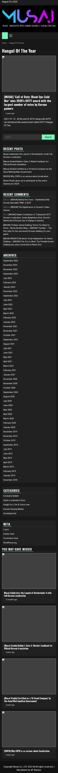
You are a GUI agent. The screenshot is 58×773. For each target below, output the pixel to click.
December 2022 (10, 291)
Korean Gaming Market (13, 509)
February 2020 (9, 423)
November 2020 (10, 383)
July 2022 (7, 300)
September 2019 (10, 445)
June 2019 (8, 453)
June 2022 (8, 304)
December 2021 (10, 326)
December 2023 (10, 265)
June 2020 (8, 405)
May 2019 (7, 458)
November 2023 (10, 269)
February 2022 (9, 317)
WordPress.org (10, 542)
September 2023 (10, 274)
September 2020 (10, 392)
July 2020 (7, 401)
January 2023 (9, 287)
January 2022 (9, 322)
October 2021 (9, 335)
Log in (6, 529)
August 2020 (9, 396)
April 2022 (7, 309)
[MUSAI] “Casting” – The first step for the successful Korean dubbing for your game (27, 231)
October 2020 (9, 388)
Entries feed (8, 534)
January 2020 (9, 427)
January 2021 (9, 374)
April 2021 (7, 361)
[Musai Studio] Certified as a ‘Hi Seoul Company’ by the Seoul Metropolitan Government (27, 700)
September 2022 (10, 296)
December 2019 (10, 431)
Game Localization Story (14, 500)
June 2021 (8, 352)
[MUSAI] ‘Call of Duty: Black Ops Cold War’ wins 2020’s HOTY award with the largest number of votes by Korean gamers (27, 103)
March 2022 (8, 313)
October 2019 (9, 440)
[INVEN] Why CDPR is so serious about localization (25, 176)
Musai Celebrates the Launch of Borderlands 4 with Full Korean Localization (27, 594)
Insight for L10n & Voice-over (16, 504)
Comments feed (10, 538)
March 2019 (8, 467)
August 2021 (9, 344)
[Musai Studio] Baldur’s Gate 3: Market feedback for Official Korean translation (28, 647)
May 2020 (7, 410)
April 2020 (7, 414)
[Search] (54, 35)
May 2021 (7, 357)
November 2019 (10, 436)
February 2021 (9, 370)
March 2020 (8, 418)
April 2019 (7, 462)
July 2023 (7, 278)
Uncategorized (9, 513)
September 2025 (10, 260)
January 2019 (9, 475)
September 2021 (10, 339)
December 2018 (10, 480)
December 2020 (10, 379)
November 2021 (10, 331)
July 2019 (7, 449)
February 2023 (9, 282)
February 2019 (9, 471)
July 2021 (7, 348)
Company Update (11, 496)
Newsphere (22, 770)
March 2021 (8, 366)
